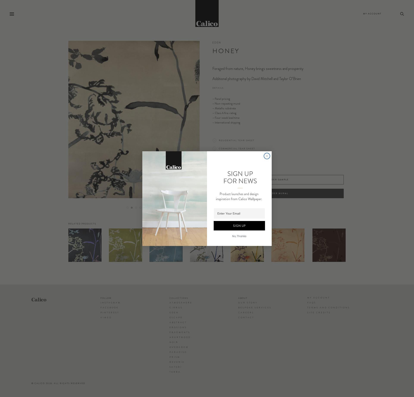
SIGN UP (239, 226)
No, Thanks (239, 236)
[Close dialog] (267, 156)
